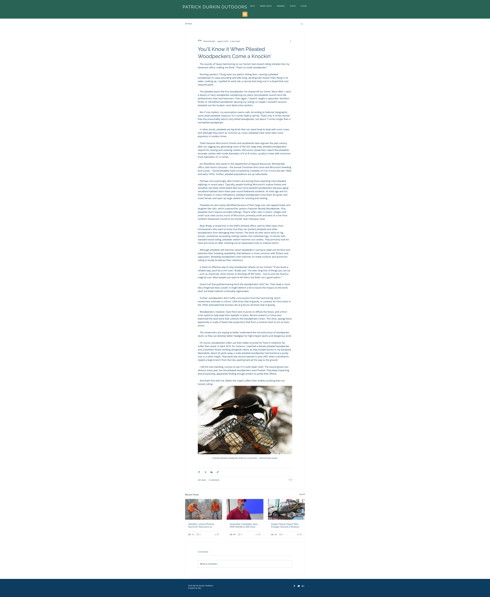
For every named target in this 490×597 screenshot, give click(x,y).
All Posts (188, 23)
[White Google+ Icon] (303, 586)
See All (302, 494)
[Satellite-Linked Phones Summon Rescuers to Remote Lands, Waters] (203, 509)
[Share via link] (218, 472)
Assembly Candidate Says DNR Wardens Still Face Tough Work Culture (244, 525)
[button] (302, 24)
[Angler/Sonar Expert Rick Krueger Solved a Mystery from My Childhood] (286, 509)
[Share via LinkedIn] (211, 472)
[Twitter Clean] (298, 586)
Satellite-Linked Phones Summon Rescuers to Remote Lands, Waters (201, 525)
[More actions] (290, 41)
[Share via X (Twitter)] (205, 472)
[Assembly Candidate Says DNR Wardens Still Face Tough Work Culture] (245, 509)
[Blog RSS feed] (244, 14)
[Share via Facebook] (199, 472)
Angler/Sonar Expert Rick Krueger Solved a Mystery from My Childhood (285, 525)
